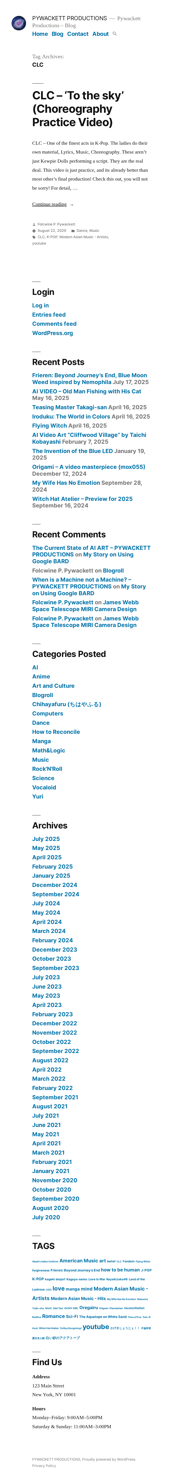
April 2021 (46, 1143)
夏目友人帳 (38, 1338)
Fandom (129, 1261)
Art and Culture (53, 685)
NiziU (48, 1308)
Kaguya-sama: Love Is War (85, 1279)
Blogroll (113, 570)
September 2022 (55, 1051)
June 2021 (46, 1125)
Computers (47, 713)
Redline (36, 1317)
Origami (103, 1308)
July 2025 (46, 838)
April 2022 (47, 1069)
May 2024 (46, 912)
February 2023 (52, 1014)
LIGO (48, 1289)
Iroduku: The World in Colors (71, 416)
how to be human (120, 1270)
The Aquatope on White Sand (103, 1317)
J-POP (146, 1270)
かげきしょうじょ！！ (125, 1328)
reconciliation (134, 1308)
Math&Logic (48, 750)
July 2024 (46, 903)
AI (35, 667)
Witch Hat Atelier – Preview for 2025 (82, 498)
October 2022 (51, 1041)
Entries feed (49, 314)
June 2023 (47, 986)
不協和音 (146, 1328)
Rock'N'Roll (47, 768)
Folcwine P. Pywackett (56, 224)
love (59, 1288)
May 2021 (45, 1134)
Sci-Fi (72, 1316)
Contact (78, 33)
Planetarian (116, 1308)
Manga (41, 741)
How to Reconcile (56, 731)
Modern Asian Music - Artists (83, 237)
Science (43, 778)
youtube (39, 243)
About (100, 33)
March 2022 (49, 1078)
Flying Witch (49, 425)
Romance (53, 1316)
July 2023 (46, 977)
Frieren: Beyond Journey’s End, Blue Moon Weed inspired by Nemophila (89, 378)
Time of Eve (134, 1317)
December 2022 (54, 1023)
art (102, 1261)
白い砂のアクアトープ (63, 1338)
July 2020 (46, 1217)
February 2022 (52, 1088)
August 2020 (50, 1208)
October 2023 (51, 958)
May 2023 (46, 995)
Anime (41, 676)
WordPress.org (52, 333)
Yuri (37, 796)
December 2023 (54, 949)
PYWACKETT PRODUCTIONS (69, 18)
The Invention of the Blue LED (72, 451)
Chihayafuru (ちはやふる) (66, 704)
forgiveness (40, 1270)
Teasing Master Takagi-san (69, 407)
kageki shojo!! (55, 1279)
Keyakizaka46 (117, 1279)
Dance (82, 230)
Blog (58, 33)
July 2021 (45, 1115)
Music (94, 230)
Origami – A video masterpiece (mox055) (88, 466)
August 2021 (50, 1106)
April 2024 (47, 921)
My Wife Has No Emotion (66, 482)
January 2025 (51, 875)
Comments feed (54, 323)
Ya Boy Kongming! (70, 1328)
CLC (41, 237)
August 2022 (50, 1060)
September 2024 (55, 894)
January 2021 (50, 1171)
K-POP (52, 237)
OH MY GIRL (71, 1308)
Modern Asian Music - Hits (78, 1298)
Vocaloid (44, 787)
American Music (78, 1261)
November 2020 (54, 1180)
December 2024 (54, 885)
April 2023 (47, 1005)
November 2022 (54, 1032)
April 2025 (47, 857)
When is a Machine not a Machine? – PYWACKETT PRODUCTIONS (81, 583)
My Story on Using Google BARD (89, 590)
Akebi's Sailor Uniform (45, 1261)
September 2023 (55, 968)
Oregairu (88, 1307)
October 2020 (51, 1189)
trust (35, 1328)
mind (87, 1289)
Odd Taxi (58, 1308)
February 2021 (52, 1161)
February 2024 (52, 940)
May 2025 (46, 848)
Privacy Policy (44, 1466)
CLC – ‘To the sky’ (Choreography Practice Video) (78, 108)
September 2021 (55, 1097)
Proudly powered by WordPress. (109, 1459)
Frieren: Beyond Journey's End (75, 1270)
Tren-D (146, 1317)
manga (73, 1288)
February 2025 (52, 866)
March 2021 (48, 1152)
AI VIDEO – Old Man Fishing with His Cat (86, 391)
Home (40, 33)
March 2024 (49, 931)
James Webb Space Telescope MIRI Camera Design (85, 605)
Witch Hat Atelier (49, 1328)
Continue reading (53, 204)
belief (111, 1261)
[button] (115, 33)
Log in (40, 305)
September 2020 (55, 1198)
